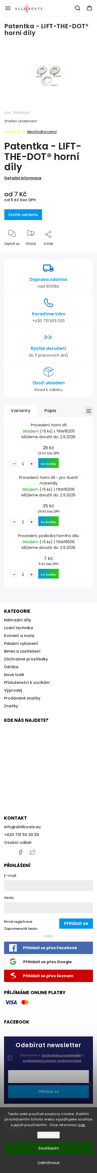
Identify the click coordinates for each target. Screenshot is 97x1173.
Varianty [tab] (20, 410)
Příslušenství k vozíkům (27, 682)
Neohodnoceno (42, 132)
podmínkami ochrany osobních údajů (52, 1061)
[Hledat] (78, 8)
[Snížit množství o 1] (14, 464)
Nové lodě (14, 674)
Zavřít (83, 252)
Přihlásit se (48, 1091)
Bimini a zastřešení (22, 651)
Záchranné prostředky (26, 659)
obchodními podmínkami (61, 1055)
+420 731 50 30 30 (21, 834)
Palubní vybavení (21, 643)
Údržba (11, 667)
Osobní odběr (18, 842)
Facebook (20, 852)
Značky (11, 706)
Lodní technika (18, 628)
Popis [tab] (50, 410)
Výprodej (13, 690)
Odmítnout (48, 1162)
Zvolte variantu (23, 214)
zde (81, 1124)
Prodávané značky (22, 698)
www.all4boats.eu (32, 852)
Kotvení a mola (19, 635)
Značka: (20, 121)
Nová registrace (18, 921)
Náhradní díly (17, 620)
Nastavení (48, 1134)
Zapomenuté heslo (20, 928)
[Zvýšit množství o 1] (31, 464)
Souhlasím (48, 1148)
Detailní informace (22, 178)
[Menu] (7, 8)
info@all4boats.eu (22, 827)
